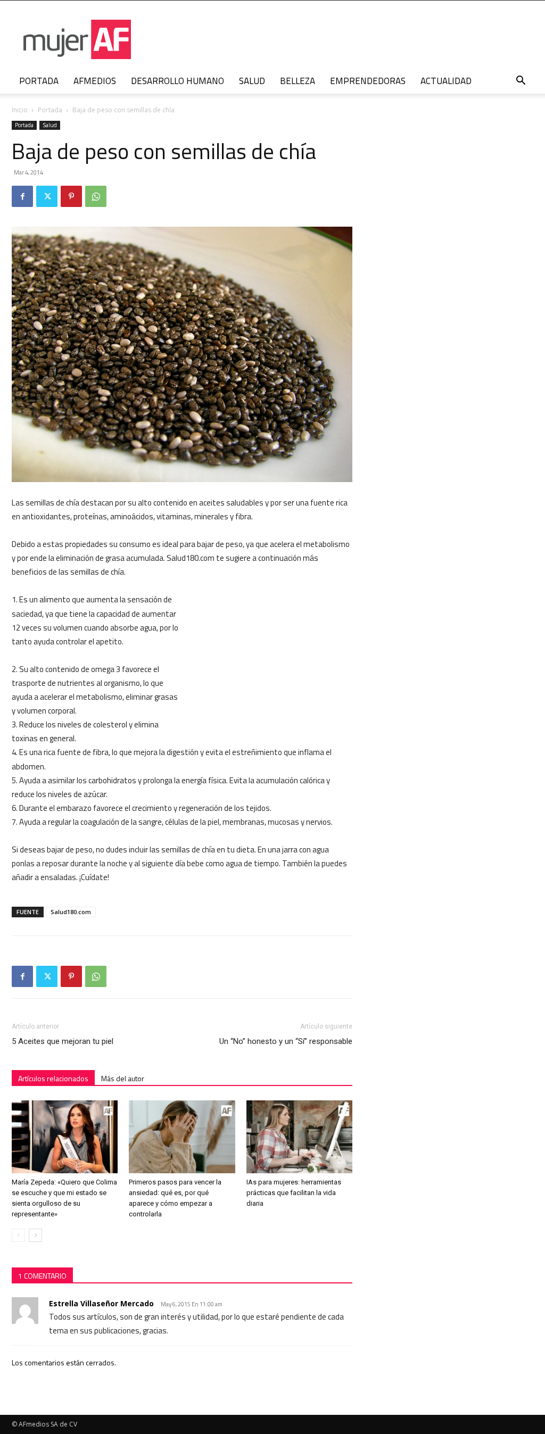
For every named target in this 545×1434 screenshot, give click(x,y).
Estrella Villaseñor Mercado (101, 1303)
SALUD (252, 81)
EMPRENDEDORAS (368, 81)
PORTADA (39, 81)
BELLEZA (297, 81)
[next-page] (35, 1235)
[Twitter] (46, 196)
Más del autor (122, 1078)
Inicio (20, 109)
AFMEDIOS (94, 81)
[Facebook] (22, 196)
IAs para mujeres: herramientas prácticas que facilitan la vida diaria (293, 1192)
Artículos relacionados (53, 1078)
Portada (50, 109)
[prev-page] (18, 1235)
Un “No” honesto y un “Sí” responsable (285, 1041)
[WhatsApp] (95, 196)
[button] (520, 82)
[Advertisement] (272, 662)
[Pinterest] (71, 196)
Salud (50, 125)
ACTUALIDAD (446, 81)
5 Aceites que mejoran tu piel (62, 1041)
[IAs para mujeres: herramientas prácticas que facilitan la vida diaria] (299, 1136)
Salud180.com (71, 912)
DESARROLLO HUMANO (177, 81)
